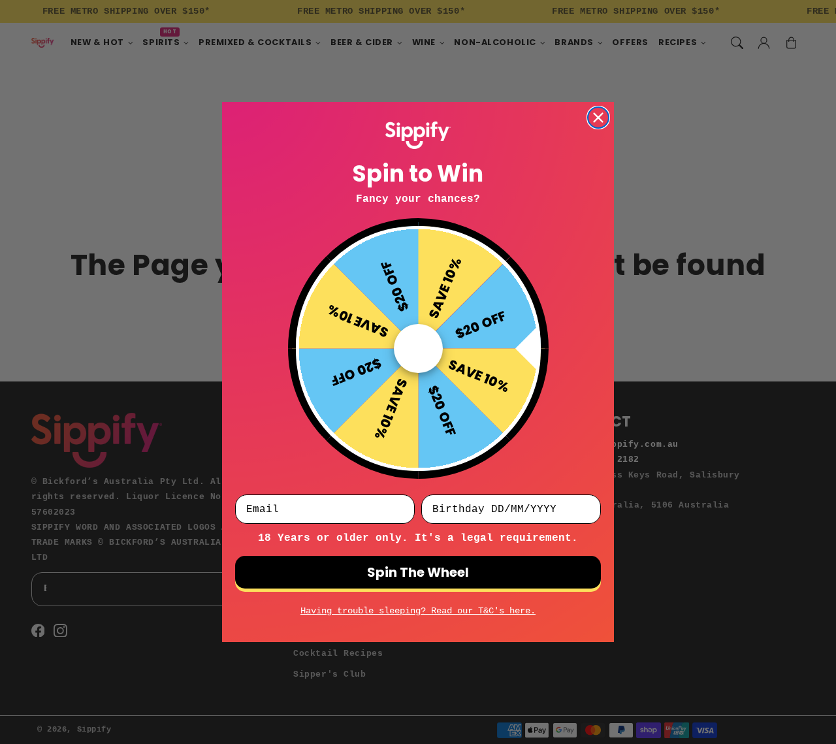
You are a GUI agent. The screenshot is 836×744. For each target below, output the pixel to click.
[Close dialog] (598, 117)
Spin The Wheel (418, 572)
